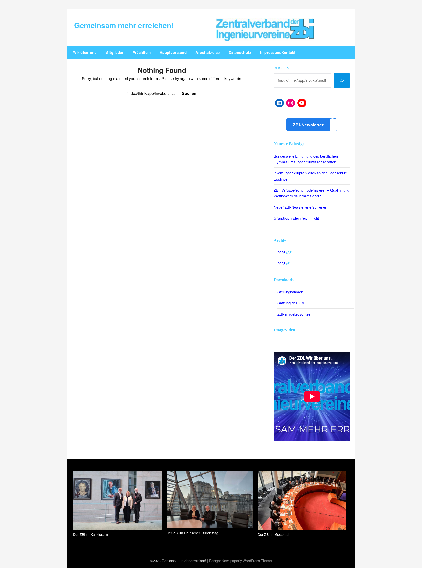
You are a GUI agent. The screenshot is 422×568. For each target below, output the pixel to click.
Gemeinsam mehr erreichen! (124, 25)
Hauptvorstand (173, 52)
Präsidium (141, 52)
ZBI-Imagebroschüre (293, 314)
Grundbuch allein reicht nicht (296, 218)
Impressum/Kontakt (277, 52)
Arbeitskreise (207, 52)
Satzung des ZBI (290, 302)
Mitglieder (114, 52)
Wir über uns (84, 52)
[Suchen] (342, 80)
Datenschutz (240, 52)
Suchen (281, 67)
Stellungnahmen (290, 291)
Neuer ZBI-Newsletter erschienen (300, 207)
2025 (281, 263)
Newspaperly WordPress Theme (247, 560)
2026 (281, 252)
